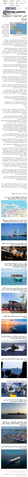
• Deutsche (18, 1)
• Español (11, 1)
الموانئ (16, 193)
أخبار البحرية (11, 474)
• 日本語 (5, 3)
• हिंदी (17, 3)
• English (17, 5)
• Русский (11, 5)
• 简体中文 (5, 1)
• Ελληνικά (22, 3)
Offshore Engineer (23, 475)
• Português (11, 3)
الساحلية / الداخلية (23, 193)
